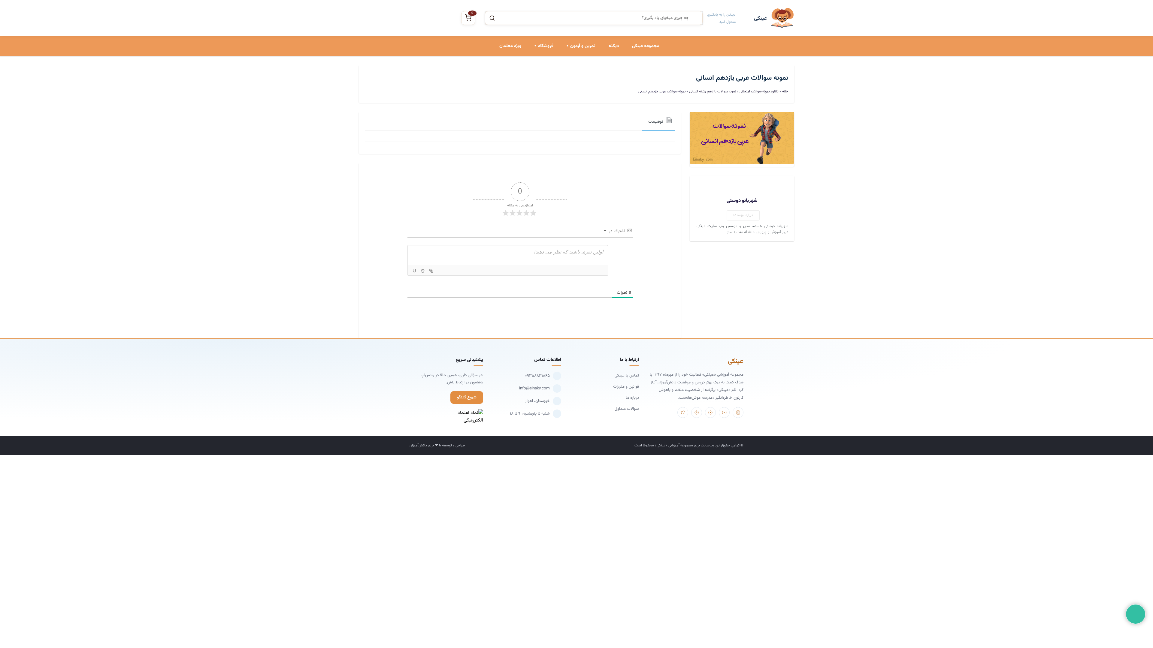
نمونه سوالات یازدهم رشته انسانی (712, 91)
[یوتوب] (724, 412)
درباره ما (632, 397)
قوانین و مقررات (626, 386)
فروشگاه (545, 46)
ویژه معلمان (510, 46)
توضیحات (655, 122)
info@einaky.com (534, 388)
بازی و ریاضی (542, 93)
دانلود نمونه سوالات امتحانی (571, 113)
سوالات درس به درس (577, 93)
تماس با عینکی (627, 375)
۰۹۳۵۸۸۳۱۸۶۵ (537, 376)
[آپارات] (710, 412)
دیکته (614, 46)
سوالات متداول (627, 409)
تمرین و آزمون (582, 46)
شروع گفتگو (467, 397)
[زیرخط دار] (414, 270)
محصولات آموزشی (537, 72)
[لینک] (431, 270)
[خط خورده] (423, 270)
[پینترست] (696, 412)
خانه (785, 91)
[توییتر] (682, 412)
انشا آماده (586, 72)
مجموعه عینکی (645, 46)
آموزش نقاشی (541, 113)
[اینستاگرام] (738, 412)
